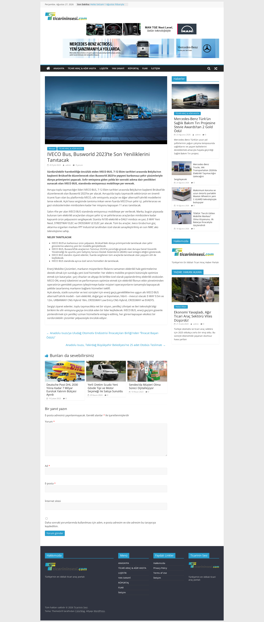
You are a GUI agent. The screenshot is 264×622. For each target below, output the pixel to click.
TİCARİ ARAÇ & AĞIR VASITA (82, 68)
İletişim (155, 68)
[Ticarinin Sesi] (48, 68)
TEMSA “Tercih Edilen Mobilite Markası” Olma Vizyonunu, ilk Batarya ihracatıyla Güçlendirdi (204, 219)
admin (68, 165)
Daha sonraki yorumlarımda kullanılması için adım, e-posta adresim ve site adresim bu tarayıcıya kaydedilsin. (100, 524)
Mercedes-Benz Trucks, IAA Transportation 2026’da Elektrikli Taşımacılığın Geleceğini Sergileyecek (195, 172)
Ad (47, 466)
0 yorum (79, 165)
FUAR (145, 68)
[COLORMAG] (193, 247)
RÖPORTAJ (133, 68)
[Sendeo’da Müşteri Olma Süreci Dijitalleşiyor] (147, 362)
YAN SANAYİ (118, 68)
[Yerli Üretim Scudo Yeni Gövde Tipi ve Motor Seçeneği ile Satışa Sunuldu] (106, 362)
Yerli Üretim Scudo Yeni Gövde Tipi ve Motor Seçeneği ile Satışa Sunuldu (105, 388)
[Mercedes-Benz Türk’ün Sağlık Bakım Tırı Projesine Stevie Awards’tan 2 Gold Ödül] (195, 85)
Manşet (52, 148)
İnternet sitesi (53, 501)
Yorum (50, 421)
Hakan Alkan (181, 306)
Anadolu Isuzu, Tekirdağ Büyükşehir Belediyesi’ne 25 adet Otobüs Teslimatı (116, 345)
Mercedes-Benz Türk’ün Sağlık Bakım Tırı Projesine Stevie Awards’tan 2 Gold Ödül (194, 124)
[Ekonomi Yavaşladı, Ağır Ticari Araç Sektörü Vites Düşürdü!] (195, 278)
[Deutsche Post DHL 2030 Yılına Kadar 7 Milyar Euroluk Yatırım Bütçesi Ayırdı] (65, 362)
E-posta (50, 483)
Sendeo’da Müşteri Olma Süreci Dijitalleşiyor (145, 386)
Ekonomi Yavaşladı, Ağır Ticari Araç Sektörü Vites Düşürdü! (193, 316)
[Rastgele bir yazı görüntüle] (215, 68)
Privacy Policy (160, 568)
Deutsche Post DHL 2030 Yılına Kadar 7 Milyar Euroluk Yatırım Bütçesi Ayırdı (62, 389)
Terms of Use (160, 572)
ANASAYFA (58, 68)
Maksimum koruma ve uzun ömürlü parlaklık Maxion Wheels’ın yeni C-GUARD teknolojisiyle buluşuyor (204, 196)
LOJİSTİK (104, 68)
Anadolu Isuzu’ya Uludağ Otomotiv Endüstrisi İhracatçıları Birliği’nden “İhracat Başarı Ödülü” (102, 335)
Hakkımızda (159, 563)
